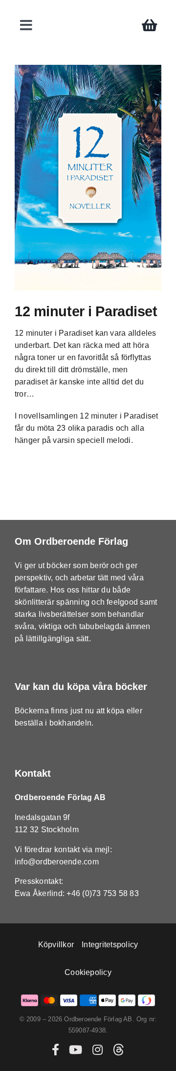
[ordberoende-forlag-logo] (88, 10)
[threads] (118, 1049)
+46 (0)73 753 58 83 (102, 893)
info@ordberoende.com (57, 862)
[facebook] (55, 1049)
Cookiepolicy (88, 972)
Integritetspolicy (110, 944)
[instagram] (97, 1049)
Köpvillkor (56, 944)
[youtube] (75, 1049)
